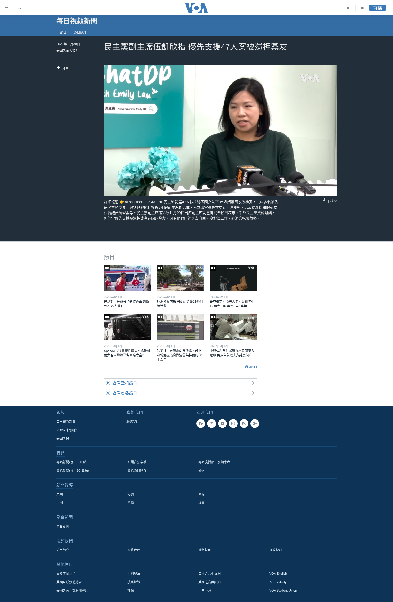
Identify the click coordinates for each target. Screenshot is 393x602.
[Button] (62, 69)
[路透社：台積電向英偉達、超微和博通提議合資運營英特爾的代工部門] (180, 327)
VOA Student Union (283, 590)
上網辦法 (133, 573)
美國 (59, 494)
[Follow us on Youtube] (222, 423)
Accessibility (278, 582)
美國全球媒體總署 (69, 582)
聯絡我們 (132, 421)
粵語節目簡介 (136, 470)
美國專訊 (62, 438)
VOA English (278, 573)
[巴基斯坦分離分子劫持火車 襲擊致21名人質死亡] (127, 278)
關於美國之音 (66, 573)
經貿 (201, 502)
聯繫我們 (133, 550)
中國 (59, 502)
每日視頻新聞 (66, 421)
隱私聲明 (204, 550)
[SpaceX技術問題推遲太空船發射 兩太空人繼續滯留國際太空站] (127, 327)
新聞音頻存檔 (136, 462)
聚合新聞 (62, 526)
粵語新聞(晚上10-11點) (72, 470)
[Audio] (362, 8)
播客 (201, 470)
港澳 (130, 494)
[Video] (349, 8)
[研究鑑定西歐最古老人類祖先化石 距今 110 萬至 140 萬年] (233, 278)
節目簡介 (80, 32)
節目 (63, 32)
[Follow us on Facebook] (200, 423)
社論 (130, 590)
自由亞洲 (204, 590)
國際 (201, 494)
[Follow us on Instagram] (233, 423)
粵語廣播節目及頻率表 (214, 462)
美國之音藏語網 (209, 582)
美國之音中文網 (209, 573)
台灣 (130, 502)
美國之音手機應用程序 (72, 590)
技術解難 (133, 582)
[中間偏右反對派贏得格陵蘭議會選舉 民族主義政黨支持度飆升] (233, 327)
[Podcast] (254, 423)
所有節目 (251, 366)
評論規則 (275, 550)
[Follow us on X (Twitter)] (211, 423)
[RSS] (244, 423)
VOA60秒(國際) (67, 430)
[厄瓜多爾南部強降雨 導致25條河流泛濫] (180, 278)
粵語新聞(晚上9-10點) (72, 462)
